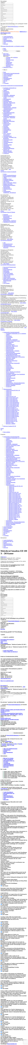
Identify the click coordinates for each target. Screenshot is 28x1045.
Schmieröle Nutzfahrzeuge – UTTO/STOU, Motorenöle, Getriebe (9, 117)
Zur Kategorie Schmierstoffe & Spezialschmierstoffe (12, 85)
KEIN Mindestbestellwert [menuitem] (13, 772)
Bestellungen (9, 63)
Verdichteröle (6, 146)
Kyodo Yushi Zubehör (8, 273)
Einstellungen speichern (5, 1036)
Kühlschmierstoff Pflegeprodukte (7, 111)
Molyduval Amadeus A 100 (12, 408)
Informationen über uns (8, 37)
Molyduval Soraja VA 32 (11, 418)
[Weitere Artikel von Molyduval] (3, 556)
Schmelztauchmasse (7, 188)
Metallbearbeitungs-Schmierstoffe (7, 114)
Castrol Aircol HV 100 (11, 396)
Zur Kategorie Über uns (6, 304)
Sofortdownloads (9, 64)
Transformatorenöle (7, 136)
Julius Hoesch (6, 181)
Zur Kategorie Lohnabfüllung (7, 294)
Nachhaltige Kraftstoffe (8, 180)
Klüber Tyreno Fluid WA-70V (12, 403)
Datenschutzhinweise (12, 1043)
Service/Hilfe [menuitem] (7, 39)
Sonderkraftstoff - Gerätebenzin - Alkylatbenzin (9, 192)
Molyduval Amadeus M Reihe (12, 416)
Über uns (5, 533)
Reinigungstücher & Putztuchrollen (7, 216)
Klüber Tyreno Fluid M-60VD (12, 402)
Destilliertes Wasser (7, 179)
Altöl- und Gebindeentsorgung (10, 748)
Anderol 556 (8, 392)
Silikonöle (5, 132)
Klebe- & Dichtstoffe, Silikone (9, 182)
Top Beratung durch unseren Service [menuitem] (16, 775)
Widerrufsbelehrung (7, 40)
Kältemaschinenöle (7, 104)
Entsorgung (5, 529)
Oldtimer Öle (6, 122)
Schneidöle (5, 131)
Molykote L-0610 (10, 422)
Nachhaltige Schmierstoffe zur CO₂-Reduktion (9, 88)
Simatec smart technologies (9, 278)
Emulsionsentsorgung (8, 244)
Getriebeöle (5, 94)
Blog (4, 534)
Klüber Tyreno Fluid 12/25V (12, 397)
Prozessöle (5, 126)
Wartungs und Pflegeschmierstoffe (7, 150)
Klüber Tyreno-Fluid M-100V (12, 405)
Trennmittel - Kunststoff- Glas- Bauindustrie (15, 374)
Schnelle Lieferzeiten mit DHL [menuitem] (14, 774)
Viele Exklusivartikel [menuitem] (12, 777)
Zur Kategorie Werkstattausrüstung (8, 264)
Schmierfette (6, 127)
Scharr (4, 190)
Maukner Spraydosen (7, 184)
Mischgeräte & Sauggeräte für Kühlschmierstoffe (9, 280)
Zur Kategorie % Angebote (6, 321)
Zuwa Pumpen (6, 283)
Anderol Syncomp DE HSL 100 (13, 390)
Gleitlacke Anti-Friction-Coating (13, 341)
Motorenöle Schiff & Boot (9, 121)
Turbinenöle (5, 141)
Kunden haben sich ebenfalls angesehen (10, 719)
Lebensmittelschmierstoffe (8, 112)
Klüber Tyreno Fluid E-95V (12, 401)
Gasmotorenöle (6, 92)
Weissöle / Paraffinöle (8, 152)
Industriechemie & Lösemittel (9, 176)
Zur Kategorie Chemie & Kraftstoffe (8, 171)
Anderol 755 (8, 395)
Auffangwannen (6, 277)
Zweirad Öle (6, 153)
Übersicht (8, 58)
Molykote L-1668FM (10, 423)
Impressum (5, 43)
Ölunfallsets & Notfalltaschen (9, 222)
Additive (5, 90)
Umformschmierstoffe (8, 142)
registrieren (15, 57)
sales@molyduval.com (6, 678)
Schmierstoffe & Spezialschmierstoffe (11, 436)
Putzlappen (5, 214)
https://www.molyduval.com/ (7, 680)
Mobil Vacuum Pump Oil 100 (12, 406)
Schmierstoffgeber (7, 129)
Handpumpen (6, 270)
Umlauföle (5, 143)
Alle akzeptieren (4, 1042)
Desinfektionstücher (7, 218)
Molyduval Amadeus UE (11, 417)
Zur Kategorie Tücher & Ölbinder (8, 212)
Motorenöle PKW (7, 120)
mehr (2, 642)
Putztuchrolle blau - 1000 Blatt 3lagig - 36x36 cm (12, 714)
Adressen (8, 61)
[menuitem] (15, 36)
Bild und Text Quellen (8, 758)
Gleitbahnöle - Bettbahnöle (9, 95)
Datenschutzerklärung (8, 41)
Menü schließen (6, 55)
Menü (4, 48)
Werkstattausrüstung (7, 530)
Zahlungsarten (9, 62)
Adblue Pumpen (6, 275)
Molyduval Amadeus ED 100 (12, 412)
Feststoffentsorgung (7, 245)
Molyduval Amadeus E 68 (11, 411)
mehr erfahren (10, 239)
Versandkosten (6, 763)
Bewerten (3, 629)
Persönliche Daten (10, 59)
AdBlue (5, 177)
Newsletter (5, 762)
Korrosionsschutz (7, 106)
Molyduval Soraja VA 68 (11, 420)
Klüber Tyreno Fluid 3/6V (11, 399)
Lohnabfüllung (6, 531)
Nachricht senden (4, 30)
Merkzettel (8, 66)
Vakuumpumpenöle (7, 144)
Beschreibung (4, 639)
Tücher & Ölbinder (7, 528)
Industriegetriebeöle (7, 101)
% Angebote (6, 535)
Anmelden (8, 57)
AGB (4, 42)
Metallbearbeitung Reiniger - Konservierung (9, 186)
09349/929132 (8, 741)
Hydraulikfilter (6, 272)
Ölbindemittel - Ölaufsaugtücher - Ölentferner (9, 220)
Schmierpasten (6, 128)
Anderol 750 (8, 394)
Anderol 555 (8, 391)
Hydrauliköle (6, 100)
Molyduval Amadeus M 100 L (12, 413)
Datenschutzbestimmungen (14, 704)
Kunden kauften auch (11, 709)
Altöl (4, 242)
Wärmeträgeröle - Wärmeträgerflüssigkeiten (8, 148)
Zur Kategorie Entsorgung (6, 240)
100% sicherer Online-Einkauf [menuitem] (14, 771)
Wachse (5, 174)
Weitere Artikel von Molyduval (10, 651)
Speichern (3, 708)
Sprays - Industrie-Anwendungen (7, 134)
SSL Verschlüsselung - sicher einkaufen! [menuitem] (16, 776)
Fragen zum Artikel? (8, 650)
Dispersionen (6, 91)
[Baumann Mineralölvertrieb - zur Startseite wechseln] (12, 46)
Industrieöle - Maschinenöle (9, 102)
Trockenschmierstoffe (8, 139)
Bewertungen (10, 639)
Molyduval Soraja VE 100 (11, 421)
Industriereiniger (6, 187)
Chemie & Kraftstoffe (8, 526)
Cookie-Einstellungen (8, 36)
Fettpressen (5, 268)
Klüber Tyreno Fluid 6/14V (12, 400)
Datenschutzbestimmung (13, 26)
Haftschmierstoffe (7, 99)
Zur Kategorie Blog (5, 312)
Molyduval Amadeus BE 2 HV (12, 410)
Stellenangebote (6, 749)
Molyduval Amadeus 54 (11, 407)
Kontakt (5, 39)
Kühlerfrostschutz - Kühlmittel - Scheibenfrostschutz (9, 108)
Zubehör (3, 709)
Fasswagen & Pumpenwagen (9, 267)
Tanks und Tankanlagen (8, 274)
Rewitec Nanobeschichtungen (9, 175)
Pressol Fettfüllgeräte (7, 269)
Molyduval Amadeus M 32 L (12, 415)
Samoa (4, 282)
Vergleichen (3, 626)
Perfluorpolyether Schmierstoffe (7, 124)
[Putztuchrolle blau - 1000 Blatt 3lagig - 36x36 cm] (11, 713)
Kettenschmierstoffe (7, 105)
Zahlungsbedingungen (8, 764)
